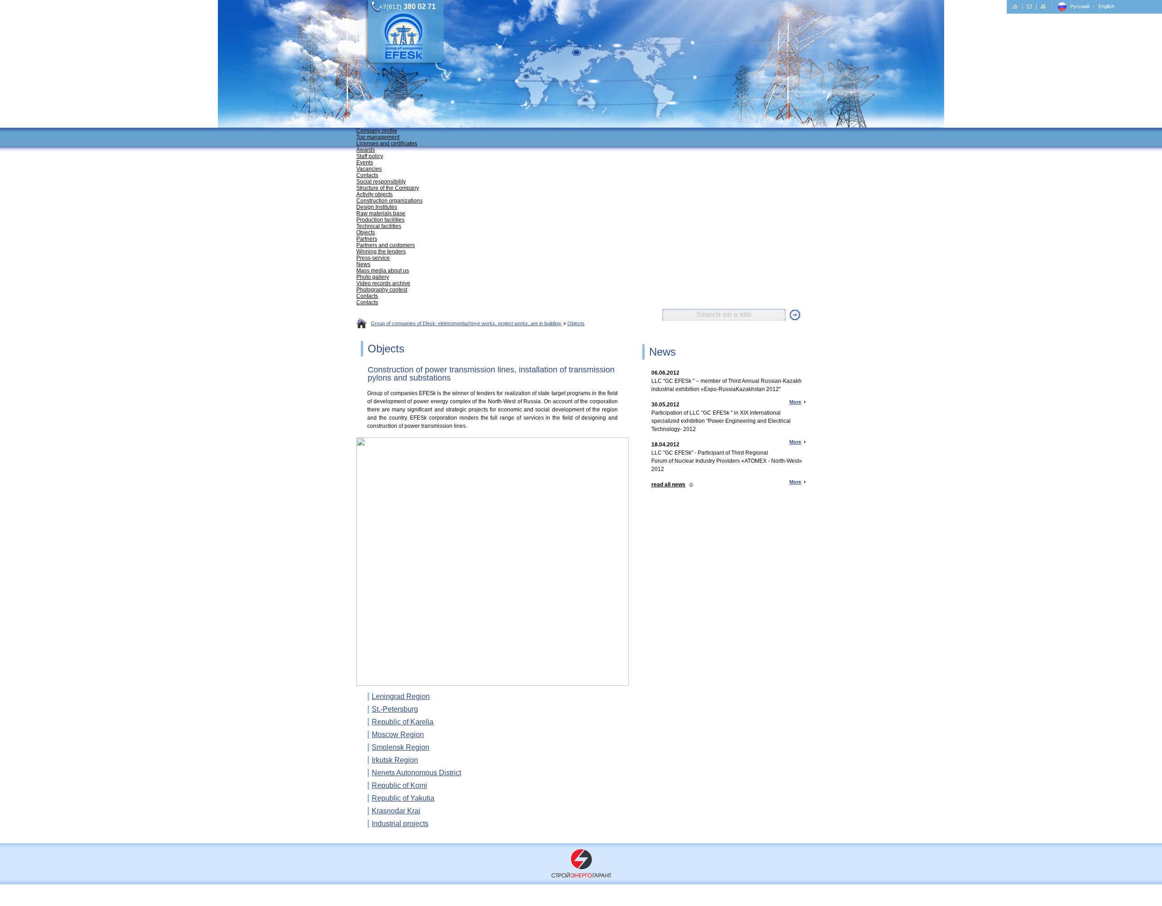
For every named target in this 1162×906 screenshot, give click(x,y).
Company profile (376, 131)
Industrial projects (400, 823)
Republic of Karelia (402, 722)
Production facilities (380, 220)
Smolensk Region (400, 747)
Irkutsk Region (395, 760)
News (363, 264)
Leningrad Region (401, 696)
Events (364, 162)
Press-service (373, 258)
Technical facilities (378, 226)
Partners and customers (385, 245)
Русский (1079, 6)
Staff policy (369, 156)
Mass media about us (382, 270)
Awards (365, 150)
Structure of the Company (387, 188)
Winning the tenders (381, 251)
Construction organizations (389, 201)
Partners (366, 239)
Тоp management (377, 137)
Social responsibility (381, 181)
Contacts (367, 175)
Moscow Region (398, 734)
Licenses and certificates (386, 143)
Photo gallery (372, 277)
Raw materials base (380, 213)
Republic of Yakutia (403, 798)
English (1106, 6)
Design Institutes (376, 207)
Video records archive (383, 283)
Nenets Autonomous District (416, 773)
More (795, 402)
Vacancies (369, 169)
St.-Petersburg (395, 709)
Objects (365, 232)
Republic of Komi (399, 785)
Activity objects (374, 194)
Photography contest (381, 290)
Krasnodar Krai (396, 811)
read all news (668, 484)
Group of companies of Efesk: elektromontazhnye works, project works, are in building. (466, 323)
